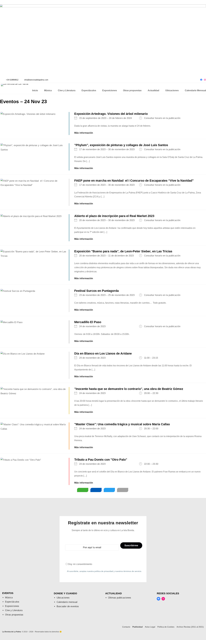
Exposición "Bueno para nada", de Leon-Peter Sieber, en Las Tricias (123, 251)
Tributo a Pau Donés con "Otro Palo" (100, 459)
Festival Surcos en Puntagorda (96, 290)
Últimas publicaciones (119, 597)
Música (9, 597)
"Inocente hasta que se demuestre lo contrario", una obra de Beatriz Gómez (128, 389)
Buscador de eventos (68, 606)
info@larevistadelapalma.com (36, 80)
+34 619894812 (12, 80)
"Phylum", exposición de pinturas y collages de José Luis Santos (121, 145)
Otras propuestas (14, 614)
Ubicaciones (63, 597)
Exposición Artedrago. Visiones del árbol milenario (111, 114)
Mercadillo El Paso (87, 322)
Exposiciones (12, 606)
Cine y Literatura (13, 610)
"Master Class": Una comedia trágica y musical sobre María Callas (122, 424)
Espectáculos (12, 601)
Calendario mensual (67, 602)
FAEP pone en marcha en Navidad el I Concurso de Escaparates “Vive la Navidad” (134, 180)
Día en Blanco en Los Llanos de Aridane (103, 353)
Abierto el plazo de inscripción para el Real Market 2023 (114, 216)
